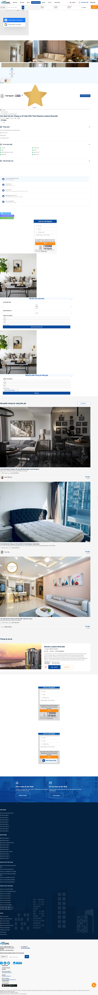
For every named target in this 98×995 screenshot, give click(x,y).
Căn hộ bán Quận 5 (4, 831)
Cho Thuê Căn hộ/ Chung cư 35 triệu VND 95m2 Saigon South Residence (19, 469)
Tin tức (49, 2)
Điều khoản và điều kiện (5, 993)
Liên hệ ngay (56, 795)
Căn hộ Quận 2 (4, 112)
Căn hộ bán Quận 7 (4, 822)
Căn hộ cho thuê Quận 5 (5, 907)
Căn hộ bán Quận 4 (4, 819)
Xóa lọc (94, 7)
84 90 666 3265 (25, 948)
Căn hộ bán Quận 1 (4, 817)
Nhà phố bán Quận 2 (4, 838)
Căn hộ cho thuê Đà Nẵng (6, 904)
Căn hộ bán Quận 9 (4, 828)
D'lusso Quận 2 (3, 934)
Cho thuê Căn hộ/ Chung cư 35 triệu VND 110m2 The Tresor (16, 619)
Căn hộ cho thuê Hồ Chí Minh (6, 889)
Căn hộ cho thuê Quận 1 (5, 895)
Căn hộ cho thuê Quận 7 (5, 893)
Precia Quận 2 (3, 932)
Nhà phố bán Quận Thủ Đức (6, 851)
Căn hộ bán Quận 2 (4, 815)
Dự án (28, 2)
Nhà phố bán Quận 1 (4, 847)
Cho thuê (22, 2)
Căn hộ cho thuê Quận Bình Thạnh (8, 891)
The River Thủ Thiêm (5, 929)
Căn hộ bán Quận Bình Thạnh (6, 813)
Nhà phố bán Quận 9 (4, 853)
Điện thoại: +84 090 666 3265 (6, 950)
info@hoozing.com (6, 976)
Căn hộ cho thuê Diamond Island (7, 879)
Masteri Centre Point (5, 923)
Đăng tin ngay (23, 795)
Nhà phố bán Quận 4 (4, 844)
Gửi (27, 956)
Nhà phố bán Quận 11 (5, 858)
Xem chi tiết (45, 437)
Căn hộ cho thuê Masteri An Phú (7, 877)
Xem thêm (83, 403)
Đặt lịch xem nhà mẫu (36, 327)
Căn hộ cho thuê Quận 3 (5, 902)
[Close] (71, 299)
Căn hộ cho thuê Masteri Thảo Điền (8, 871)
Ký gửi (43, 2)
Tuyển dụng (57, 2)
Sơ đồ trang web (23, 993)
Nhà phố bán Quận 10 (5, 856)
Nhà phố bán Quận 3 (4, 840)
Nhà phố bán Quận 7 (4, 849)
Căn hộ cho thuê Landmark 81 (7, 869)
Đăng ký (36, 393)
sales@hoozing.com (7, 972)
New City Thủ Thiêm (4, 921)
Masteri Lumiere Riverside (54, 647)
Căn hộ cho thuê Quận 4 (5, 900)
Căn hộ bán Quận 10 (4, 826)
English (73, 2)
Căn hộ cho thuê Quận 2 (5, 898)
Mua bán (15, 2)
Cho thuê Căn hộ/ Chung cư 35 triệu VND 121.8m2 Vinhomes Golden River (20, 544)
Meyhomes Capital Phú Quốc (6, 925)
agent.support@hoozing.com (9, 979)
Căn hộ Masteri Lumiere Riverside (9, 114)
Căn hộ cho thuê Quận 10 (5, 909)
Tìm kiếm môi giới (36, 2)
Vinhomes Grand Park (5, 927)
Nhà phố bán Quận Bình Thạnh (7, 842)
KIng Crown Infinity (4, 916)
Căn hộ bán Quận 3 (4, 824)
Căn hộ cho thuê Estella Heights (7, 882)
